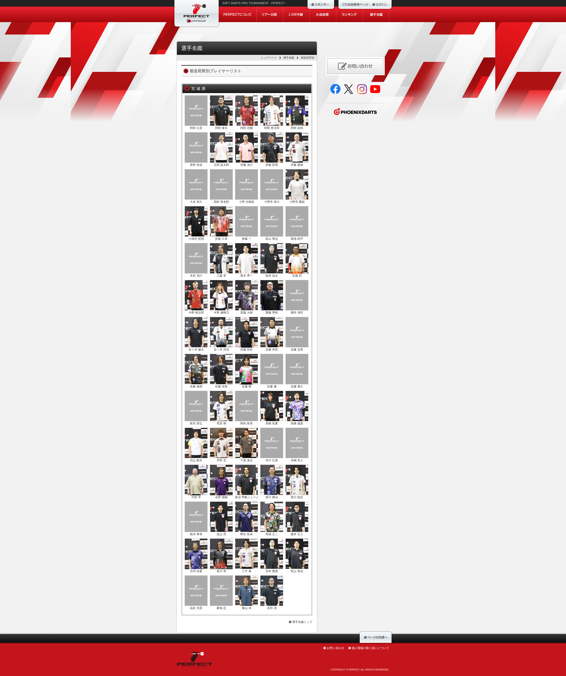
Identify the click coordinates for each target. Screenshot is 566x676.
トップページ (269, 57)
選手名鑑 (288, 57)
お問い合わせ (335, 648)
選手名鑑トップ (301, 622)
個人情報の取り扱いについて (370, 648)
